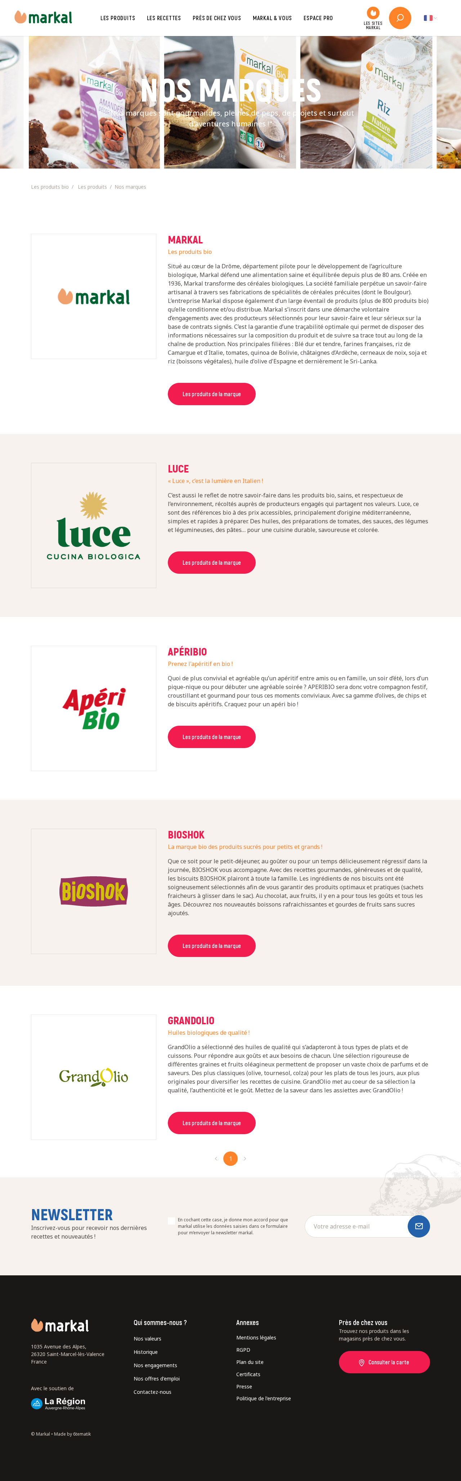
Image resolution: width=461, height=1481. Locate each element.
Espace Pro (318, 17)
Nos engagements (155, 1365)
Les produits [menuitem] (92, 186)
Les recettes (164, 17)
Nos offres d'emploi (157, 1378)
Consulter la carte (388, 1362)
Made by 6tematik (72, 1434)
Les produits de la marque (212, 393)
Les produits (117, 17)
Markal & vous (272, 17)
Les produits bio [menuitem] (50, 186)
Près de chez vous (217, 17)
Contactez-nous (152, 1391)
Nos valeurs (147, 1338)
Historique (146, 1351)
